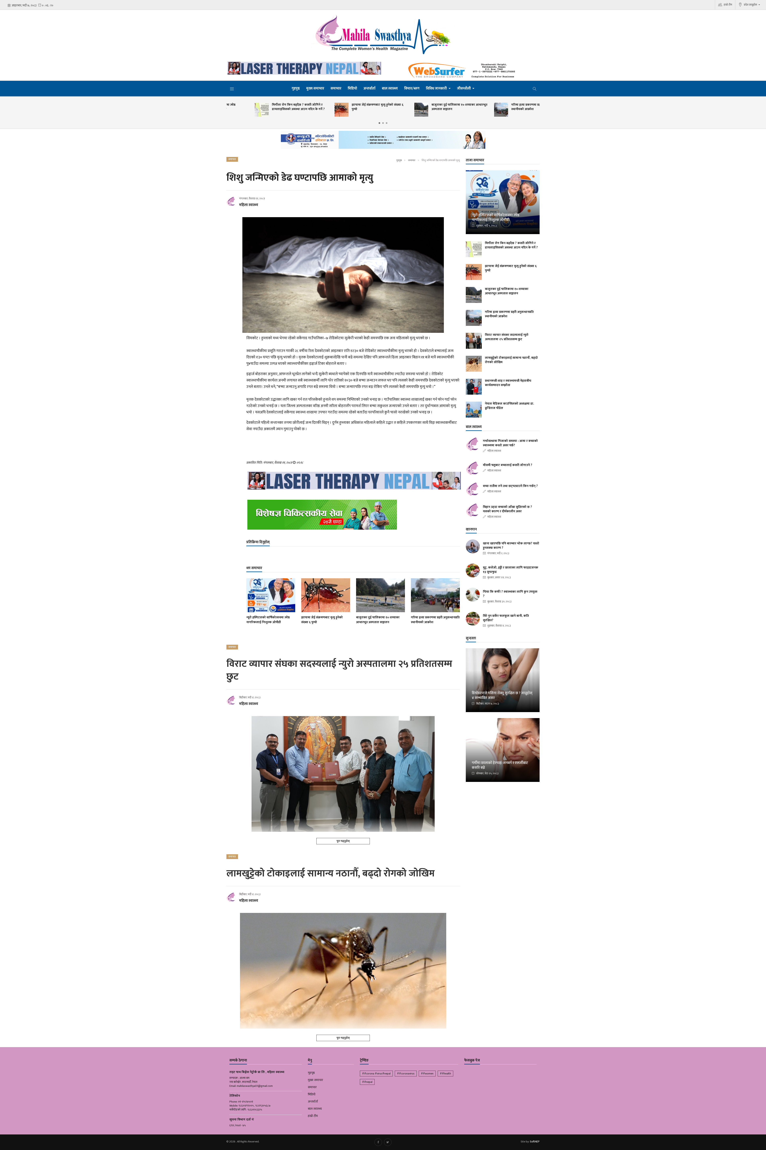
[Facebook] (378, 1142)
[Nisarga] (353, 515)
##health (445, 1073)
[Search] (535, 89)
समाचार (336, 89)
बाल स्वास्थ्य (390, 89)
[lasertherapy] (303, 68)
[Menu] (232, 89)
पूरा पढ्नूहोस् (343, 841)
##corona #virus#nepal (376, 1073)
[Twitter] (388, 1142)
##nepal (367, 1082)
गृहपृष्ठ (296, 89)
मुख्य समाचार (315, 89)
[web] (463, 71)
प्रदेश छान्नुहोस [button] (751, 4)
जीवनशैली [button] (464, 89)
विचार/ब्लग (412, 89)
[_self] (383, 141)
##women (427, 1073)
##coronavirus (406, 1073)
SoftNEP (535, 1141)
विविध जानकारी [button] (437, 89)
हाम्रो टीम (728, 4)
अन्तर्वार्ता (369, 89)
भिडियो (352, 89)
